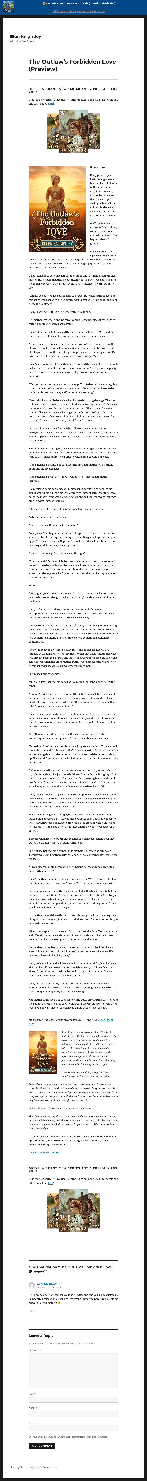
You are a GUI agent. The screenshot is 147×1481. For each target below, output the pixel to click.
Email (33, 1408)
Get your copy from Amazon (45, 1152)
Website (33, 1422)
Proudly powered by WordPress (42, 1467)
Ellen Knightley (25, 36)
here (50, 103)
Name (33, 1394)
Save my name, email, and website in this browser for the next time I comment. (70, 1437)
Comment (35, 1350)
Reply (32, 1311)
